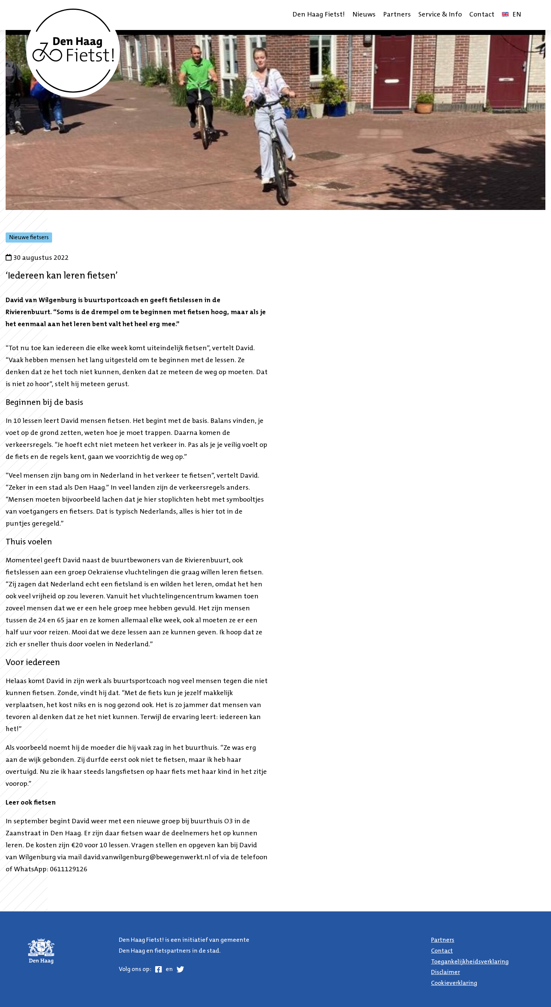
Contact (481, 15)
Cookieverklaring (454, 983)
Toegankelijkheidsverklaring (470, 962)
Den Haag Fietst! (318, 15)
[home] (73, 50)
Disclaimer (445, 973)
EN (513, 17)
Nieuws (364, 15)
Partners (397, 15)
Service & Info (440, 15)
